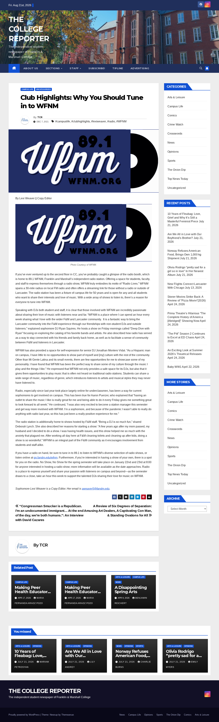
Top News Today (178, 178)
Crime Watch (175, 124)
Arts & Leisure (123, 577)
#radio (111, 121)
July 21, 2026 (26, 662)
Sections (53, 68)
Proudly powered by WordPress (24, 714)
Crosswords (175, 133)
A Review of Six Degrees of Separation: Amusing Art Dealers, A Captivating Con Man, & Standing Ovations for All (118, 510)
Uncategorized (43, 89)
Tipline (117, 68)
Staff (74, 68)
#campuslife (62, 121)
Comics (172, 115)
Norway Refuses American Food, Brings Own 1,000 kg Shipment (184, 254)
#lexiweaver (98, 121)
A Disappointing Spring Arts (131, 589)
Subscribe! (96, 68)
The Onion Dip (177, 169)
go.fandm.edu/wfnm (45, 457)
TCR (39, 117)
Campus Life (27, 89)
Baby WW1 (175, 366)
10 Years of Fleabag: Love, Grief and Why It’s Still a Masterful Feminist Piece (184, 217)
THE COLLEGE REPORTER (29, 29)
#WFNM (121, 121)
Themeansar (67, 714)
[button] (200, 68)
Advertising (140, 68)
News (118, 582)
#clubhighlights (80, 121)
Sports (172, 160)
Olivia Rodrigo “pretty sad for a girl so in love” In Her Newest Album (186, 271)
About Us (30, 68)
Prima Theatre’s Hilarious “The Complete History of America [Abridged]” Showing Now (187, 317)
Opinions (173, 151)
